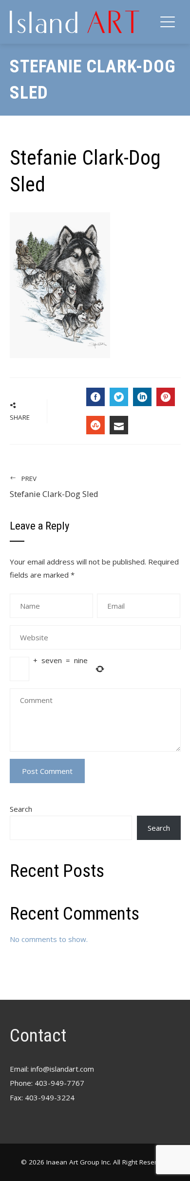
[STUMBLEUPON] (95, 425)
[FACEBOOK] (95, 397)
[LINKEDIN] (142, 397)
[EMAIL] (119, 425)
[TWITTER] (119, 397)
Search (21, 809)
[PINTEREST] (165, 397)
